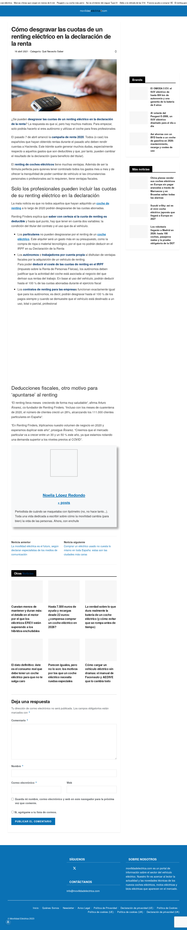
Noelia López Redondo (64, 495)
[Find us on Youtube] (93, 868)
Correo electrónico (24, 782)
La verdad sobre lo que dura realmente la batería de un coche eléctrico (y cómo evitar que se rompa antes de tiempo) (100, 616)
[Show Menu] (9, 10)
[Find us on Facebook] (68, 868)
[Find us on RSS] (87, 868)
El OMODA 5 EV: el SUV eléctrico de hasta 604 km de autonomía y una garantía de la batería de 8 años (162, 97)
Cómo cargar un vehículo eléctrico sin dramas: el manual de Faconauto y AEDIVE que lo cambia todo (99, 673)
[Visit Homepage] (93, 11)
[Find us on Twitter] (74, 868)
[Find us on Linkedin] (99, 868)
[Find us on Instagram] (81, 868)
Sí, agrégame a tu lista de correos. (35, 812)
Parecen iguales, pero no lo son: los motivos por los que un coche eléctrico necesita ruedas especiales (63, 673)
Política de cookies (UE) (101, 912)
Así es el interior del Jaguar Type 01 (102, 2)
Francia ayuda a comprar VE (160, 2)
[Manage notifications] (8, 922)
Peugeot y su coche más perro (70, 2)
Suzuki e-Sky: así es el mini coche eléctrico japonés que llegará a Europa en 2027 (162, 212)
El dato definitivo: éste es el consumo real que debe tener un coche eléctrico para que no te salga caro (26, 673)
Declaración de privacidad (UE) (137, 908)
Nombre (17, 766)
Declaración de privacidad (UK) (163, 912)
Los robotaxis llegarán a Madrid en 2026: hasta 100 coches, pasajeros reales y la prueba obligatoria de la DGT (162, 235)
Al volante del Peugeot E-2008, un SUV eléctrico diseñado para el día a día (162, 119)
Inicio (36, 908)
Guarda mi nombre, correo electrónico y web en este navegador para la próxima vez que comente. (64, 801)
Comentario (19, 720)
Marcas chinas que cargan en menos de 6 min (34, 2)
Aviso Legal (84, 908)
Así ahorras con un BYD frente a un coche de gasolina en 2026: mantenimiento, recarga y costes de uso (162, 142)
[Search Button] (177, 10)
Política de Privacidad (105, 908)
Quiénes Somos (50, 908)
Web (69, 782)
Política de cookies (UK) (130, 912)
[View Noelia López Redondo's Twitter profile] (64, 484)
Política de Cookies (167, 908)
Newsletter (68, 908)
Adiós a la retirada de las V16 (132, 2)
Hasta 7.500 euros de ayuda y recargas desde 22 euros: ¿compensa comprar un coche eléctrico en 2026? (62, 616)
